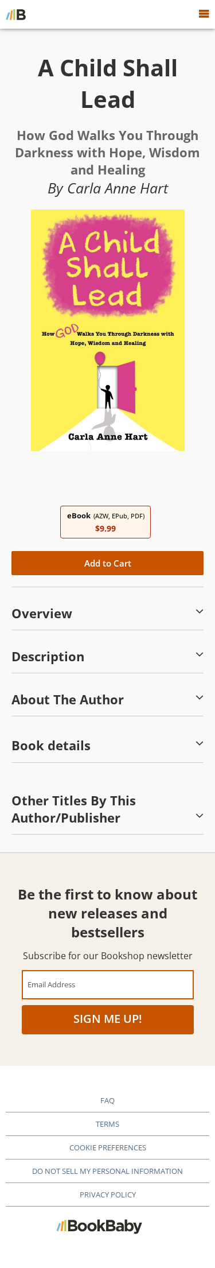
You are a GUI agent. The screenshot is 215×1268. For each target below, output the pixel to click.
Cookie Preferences (107, 1147)
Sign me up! (107, 1018)
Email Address (51, 984)
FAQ (107, 1100)
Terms (107, 1124)
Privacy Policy (108, 1194)
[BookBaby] (16, 14)
